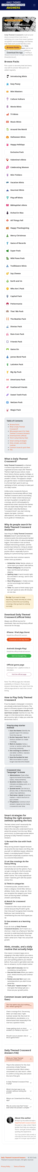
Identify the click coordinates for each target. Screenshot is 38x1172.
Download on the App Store (19, 640)
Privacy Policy (5, 1166)
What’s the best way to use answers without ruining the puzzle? (16, 1091)
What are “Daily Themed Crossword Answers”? (14, 1059)
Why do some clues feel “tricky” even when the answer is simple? (17, 1107)
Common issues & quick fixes (20, 447)
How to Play (12, 57)
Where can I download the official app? (18, 1099)
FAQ (11, 450)
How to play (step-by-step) (19, 438)
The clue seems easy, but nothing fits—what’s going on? (18, 1005)
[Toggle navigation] (34, 5)
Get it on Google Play (19, 656)
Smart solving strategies (18, 441)
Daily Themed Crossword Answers (13, 1157)
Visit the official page (19, 674)
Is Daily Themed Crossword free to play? (17, 1083)
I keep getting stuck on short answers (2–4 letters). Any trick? (17, 1029)
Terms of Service (19, 1166)
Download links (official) (18, 436)
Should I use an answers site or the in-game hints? (17, 1037)
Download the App (15, 52)
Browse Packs (13, 47)
